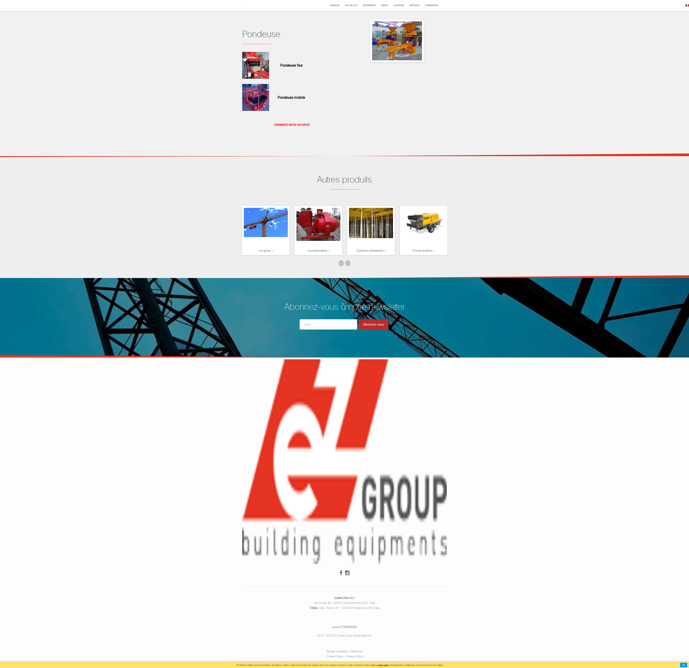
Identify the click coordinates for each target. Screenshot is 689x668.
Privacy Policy (354, 656)
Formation (431, 5)
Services (414, 5)
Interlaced (356, 651)
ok (683, 665)
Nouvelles (351, 5)
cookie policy (383, 665)
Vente (384, 5)
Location (398, 5)
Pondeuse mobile (291, 97)
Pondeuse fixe (291, 65)
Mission (334, 5)
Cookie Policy (334, 656)
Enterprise (369, 5)
